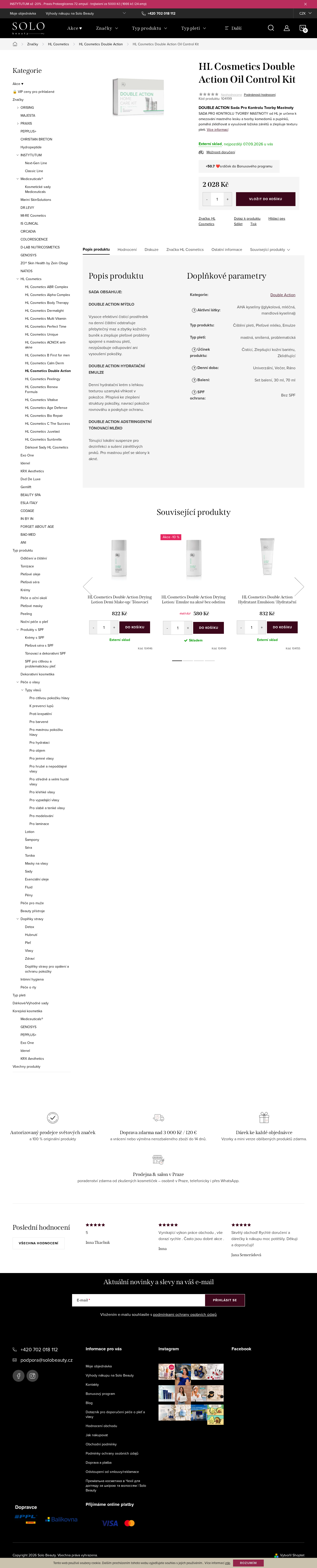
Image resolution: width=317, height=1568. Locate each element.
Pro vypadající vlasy (44, 799)
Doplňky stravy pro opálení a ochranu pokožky (47, 969)
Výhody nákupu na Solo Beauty (70, 13)
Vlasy (29, 950)
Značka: (207, 221)
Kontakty (92, 1384)
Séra (28, 847)
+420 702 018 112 (39, 1349)
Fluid (28, 887)
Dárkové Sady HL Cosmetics (46, 447)
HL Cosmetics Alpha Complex (47, 294)
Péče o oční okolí (34, 597)
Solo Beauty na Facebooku (19, 1376)
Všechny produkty (26, 1066)
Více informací (217, 129)
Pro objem (37, 750)
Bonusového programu (254, 166)
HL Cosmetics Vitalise (41, 399)
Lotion (29, 831)
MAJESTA (28, 115)
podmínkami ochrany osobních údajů (185, 1314)
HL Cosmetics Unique (41, 334)
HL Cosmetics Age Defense (46, 407)
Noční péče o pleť (34, 621)
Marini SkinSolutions (36, 199)
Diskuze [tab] (151, 249)
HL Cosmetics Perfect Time (45, 326)
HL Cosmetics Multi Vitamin (45, 318)
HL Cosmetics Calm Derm (44, 363)
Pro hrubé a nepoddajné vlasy (48, 769)
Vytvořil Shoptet (292, 1555)
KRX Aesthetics (32, 471)
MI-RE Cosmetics (33, 215)
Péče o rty (28, 987)
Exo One (27, 455)
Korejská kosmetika (27, 1011)
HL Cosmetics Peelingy (42, 378)
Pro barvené (38, 721)
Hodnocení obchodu (101, 1425)
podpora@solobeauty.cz (47, 1359)
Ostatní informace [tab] (226, 249)
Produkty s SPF (32, 629)
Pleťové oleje (30, 574)
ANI (23, 542)
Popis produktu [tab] (96, 249)
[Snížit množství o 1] (207, 199)
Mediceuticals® (32, 178)
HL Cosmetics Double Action (48, 371)
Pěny (29, 895)
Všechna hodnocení (38, 1243)
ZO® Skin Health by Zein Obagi (44, 263)
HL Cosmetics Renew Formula (41, 389)
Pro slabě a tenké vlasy (47, 807)
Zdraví (29, 958)
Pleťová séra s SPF (39, 645)
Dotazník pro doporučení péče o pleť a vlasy (115, 1414)
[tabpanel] (120, 592)
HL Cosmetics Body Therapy (47, 302)
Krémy (25, 589)
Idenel (25, 463)
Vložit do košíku (265, 199)
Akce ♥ (18, 83)
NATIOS (26, 270)
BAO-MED (28, 534)
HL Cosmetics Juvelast (42, 431)
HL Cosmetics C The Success (47, 423)
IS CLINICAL (29, 223)
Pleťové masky (32, 605)
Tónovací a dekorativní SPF (45, 653)
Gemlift (26, 486)
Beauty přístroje (33, 910)
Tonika (30, 855)
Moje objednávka (23, 13)
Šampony (32, 839)
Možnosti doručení (221, 152)
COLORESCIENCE (34, 239)
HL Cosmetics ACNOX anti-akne (45, 345)
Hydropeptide (31, 147)
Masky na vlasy (36, 863)
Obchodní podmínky (101, 1444)
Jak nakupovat (97, 1435)
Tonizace (27, 566)
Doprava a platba (98, 1462)
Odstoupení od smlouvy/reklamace (112, 1471)
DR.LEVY (27, 207)
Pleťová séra (30, 582)
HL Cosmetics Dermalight (44, 310)
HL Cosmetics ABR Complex (46, 286)
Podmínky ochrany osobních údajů (112, 1453)
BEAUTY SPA (31, 494)
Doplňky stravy (32, 918)
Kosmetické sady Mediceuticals (38, 189)
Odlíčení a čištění (34, 558)
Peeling (26, 613)
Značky (18, 99)
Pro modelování (41, 815)
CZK (302, 13)
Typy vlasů (33, 690)
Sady (28, 871)
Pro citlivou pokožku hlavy (49, 697)
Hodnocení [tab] (127, 249)
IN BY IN (27, 518)
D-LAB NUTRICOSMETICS (40, 247)
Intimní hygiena (32, 979)
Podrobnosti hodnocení (260, 95)
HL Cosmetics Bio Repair (44, 415)
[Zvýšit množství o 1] (228, 199)
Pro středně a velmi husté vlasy (49, 782)
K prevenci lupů (41, 705)
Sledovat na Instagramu (195, 1432)
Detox (29, 926)
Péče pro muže (32, 903)
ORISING (27, 107)
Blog (89, 1402)
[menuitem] (74, 28)
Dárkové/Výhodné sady (31, 1003)
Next (299, 587)
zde (227, 1563)
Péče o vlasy (30, 682)
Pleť (28, 942)
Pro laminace (39, 823)
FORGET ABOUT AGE (37, 526)
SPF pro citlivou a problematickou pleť (40, 664)
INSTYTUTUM (31, 155)
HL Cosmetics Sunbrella (43, 439)
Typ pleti (19, 995)
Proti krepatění (40, 713)
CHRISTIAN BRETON (36, 139)
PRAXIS (26, 123)
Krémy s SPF (34, 637)
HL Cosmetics (31, 278)
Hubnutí (31, 934)
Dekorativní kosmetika (37, 674)
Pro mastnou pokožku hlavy (46, 732)
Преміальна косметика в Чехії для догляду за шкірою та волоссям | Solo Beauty (116, 1485)
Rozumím (248, 1563)
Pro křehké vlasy (42, 792)
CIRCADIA (28, 231)
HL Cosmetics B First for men (47, 355)
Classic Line (34, 170)
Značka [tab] (185, 249)
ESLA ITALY (29, 502)
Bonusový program (100, 1393)
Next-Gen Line (36, 162)
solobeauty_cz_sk (32, 1376)
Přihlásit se (225, 1300)
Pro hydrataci (39, 742)
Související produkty (267, 249)
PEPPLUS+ (28, 131)
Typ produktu (23, 550)
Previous (88, 587)
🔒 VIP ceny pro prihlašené (33, 91)
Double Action (282, 294)
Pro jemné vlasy (41, 758)
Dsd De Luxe (31, 479)
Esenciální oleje (37, 879)
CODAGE (27, 510)
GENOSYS (28, 255)
